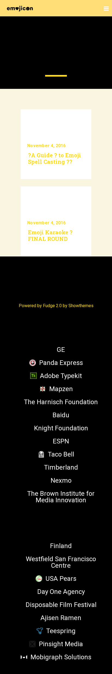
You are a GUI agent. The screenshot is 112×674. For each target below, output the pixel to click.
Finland (61, 546)
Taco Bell (61, 454)
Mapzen (61, 389)
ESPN (61, 441)
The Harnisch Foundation (61, 402)
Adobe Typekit (61, 376)
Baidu (60, 415)
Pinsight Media (61, 644)
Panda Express (61, 362)
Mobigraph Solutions (60, 657)
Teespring (61, 631)
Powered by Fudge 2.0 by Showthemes (56, 305)
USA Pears (60, 578)
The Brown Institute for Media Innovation (61, 496)
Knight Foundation (61, 428)
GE (61, 349)
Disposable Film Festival (61, 605)
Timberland (61, 467)
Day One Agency (61, 591)
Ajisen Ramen (61, 618)
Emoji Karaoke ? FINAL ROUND (50, 235)
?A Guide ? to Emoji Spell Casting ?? (54, 158)
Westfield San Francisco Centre (61, 562)
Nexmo (61, 480)
